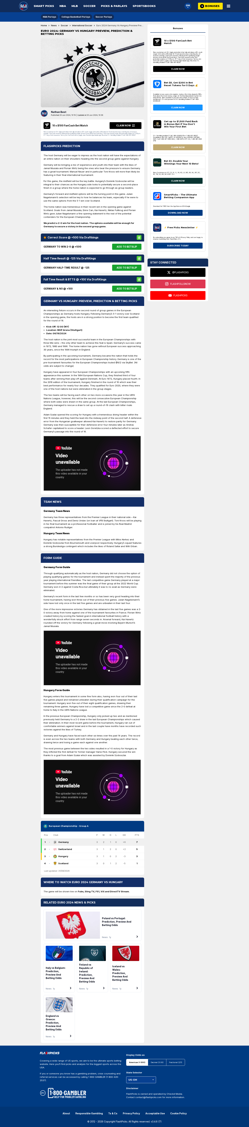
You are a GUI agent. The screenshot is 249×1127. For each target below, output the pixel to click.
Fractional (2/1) (175, 1062)
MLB (74, 6)
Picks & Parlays (114, 6)
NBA (62, 6)
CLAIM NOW (178, 69)
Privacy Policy (131, 1113)
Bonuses (178, 28)
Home (44, 25)
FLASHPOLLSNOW (180, 283)
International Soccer (82, 25)
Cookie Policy (178, 1113)
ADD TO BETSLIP (127, 246)
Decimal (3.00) (157, 1062)
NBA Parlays (49, 17)
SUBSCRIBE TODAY (178, 245)
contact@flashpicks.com (148, 1097)
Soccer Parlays (104, 17)
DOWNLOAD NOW (178, 212)
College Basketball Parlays (75, 17)
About (66, 1113)
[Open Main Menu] (228, 6)
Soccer (89, 6)
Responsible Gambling (89, 1113)
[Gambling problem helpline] (67, 1093)
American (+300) (137, 1062)
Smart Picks (44, 6)
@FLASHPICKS (180, 272)
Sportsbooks (144, 6)
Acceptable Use (155, 1113)
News (54, 25)
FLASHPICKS (180, 295)
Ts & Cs (112, 1113)
